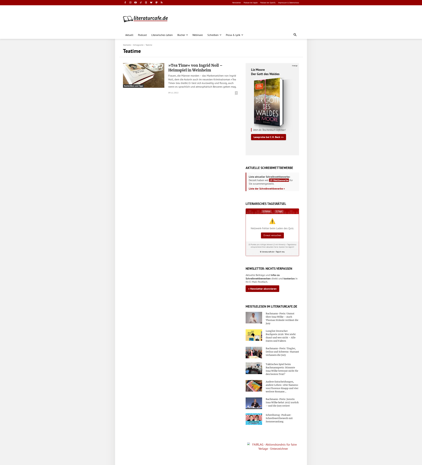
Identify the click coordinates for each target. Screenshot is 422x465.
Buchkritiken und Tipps (133, 86)
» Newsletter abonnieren (262, 288)
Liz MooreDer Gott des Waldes (265, 72)
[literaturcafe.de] (147, 19)
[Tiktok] (141, 2)
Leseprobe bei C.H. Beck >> (269, 137)
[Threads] (146, 2)
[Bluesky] (151, 2)
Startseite (127, 45)
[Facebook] (125, 2)
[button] (295, 35)
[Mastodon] (156, 2)
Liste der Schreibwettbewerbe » (267, 188)
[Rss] (161, 2)
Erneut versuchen (272, 235)
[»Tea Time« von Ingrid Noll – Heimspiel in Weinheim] (143, 75)
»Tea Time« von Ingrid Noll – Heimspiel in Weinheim (195, 67)
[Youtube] (135, 2)
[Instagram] (130, 2)
